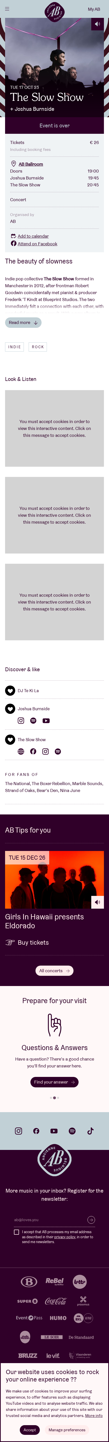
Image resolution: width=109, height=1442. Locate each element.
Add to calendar (33, 236)
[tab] (51, 1098)
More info (94, 1415)
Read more (20, 322)
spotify (72, 1131)
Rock (38, 347)
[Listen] (97, 24)
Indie (14, 347)
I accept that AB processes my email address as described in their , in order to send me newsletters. (57, 1237)
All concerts (51, 971)
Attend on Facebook (37, 244)
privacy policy (64, 1237)
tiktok (90, 1131)
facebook (36, 1131)
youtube (54, 1131)
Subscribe (91, 1220)
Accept (30, 1430)
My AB (94, 9)
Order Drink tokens (51, 1082)
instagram (18, 1131)
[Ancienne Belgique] (54, 12)
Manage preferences (67, 1430)
